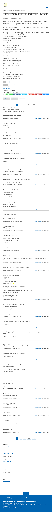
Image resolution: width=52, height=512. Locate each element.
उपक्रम (8, 82)
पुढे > (29, 105)
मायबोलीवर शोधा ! (6, 482)
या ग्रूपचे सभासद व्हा (7, 462)
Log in (6, 98)
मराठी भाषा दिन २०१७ (14, 85)
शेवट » (34, 105)
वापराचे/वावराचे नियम (7, 503)
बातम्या (30, 498)
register (14, 98)
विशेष (21, 498)
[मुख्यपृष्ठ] (5, 5)
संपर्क (22, 503)
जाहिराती (25, 498)
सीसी (34, 498)
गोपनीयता (14, 503)
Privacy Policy (12, 508)
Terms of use (6, 508)
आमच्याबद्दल (18, 503)
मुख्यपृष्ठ (8, 10)
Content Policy (19, 508)
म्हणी (9, 85)
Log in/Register (7, 447)
